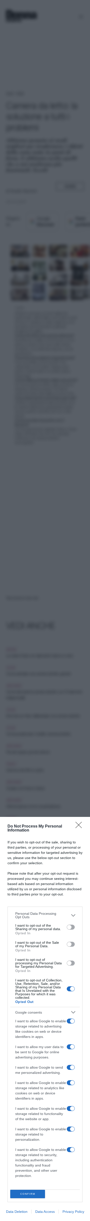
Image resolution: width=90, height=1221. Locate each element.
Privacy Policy (73, 1212)
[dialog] (45, 1019)
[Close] (80, 826)
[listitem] (45, 915)
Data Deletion (17, 1212)
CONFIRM (27, 1194)
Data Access (45, 1212)
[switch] (71, 927)
